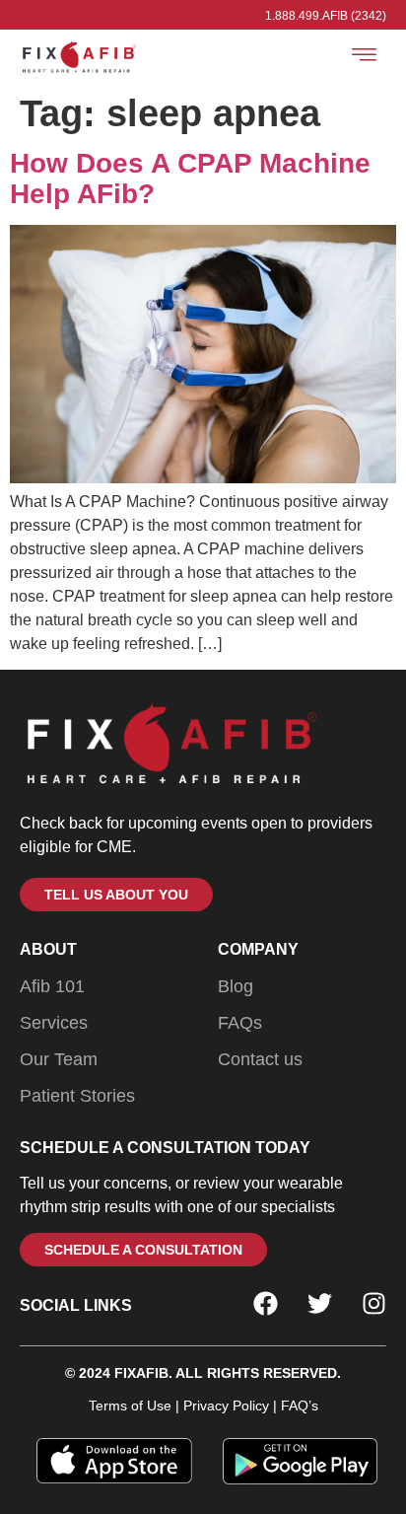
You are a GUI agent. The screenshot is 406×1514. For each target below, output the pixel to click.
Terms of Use (130, 1405)
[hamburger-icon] (364, 57)
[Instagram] (374, 1303)
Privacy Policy (226, 1405)
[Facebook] (265, 1303)
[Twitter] (319, 1303)
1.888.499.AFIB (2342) (325, 16)
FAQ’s (297, 1405)
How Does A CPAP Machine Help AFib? (190, 178)
